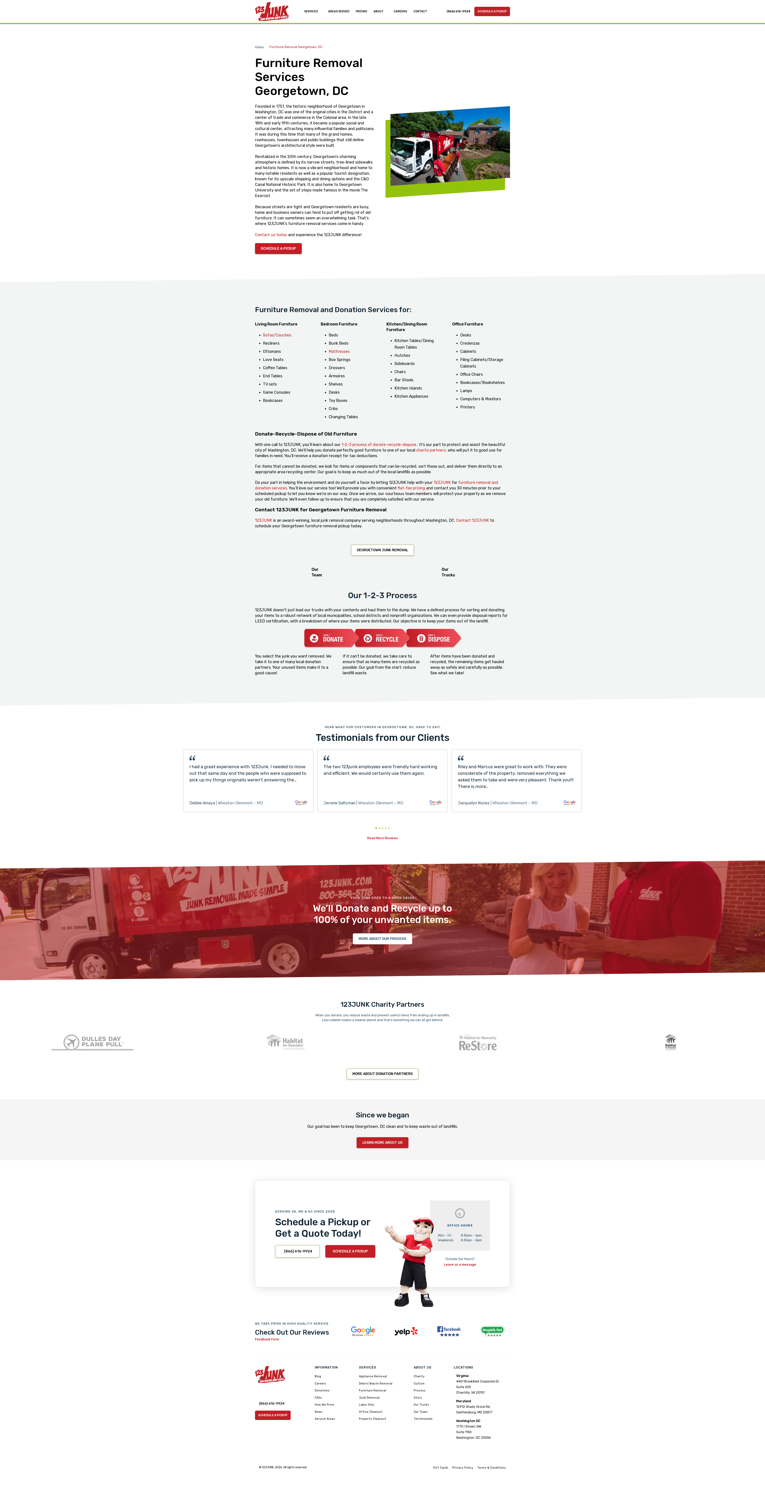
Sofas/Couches (277, 335)
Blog (318, 1376)
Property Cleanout (372, 1419)
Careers (320, 1383)
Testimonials (423, 1419)
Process (420, 1390)
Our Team (421, 1412)
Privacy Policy (462, 1467)
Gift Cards (440, 1467)
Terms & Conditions (491, 1467)
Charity (419, 1376)
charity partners (431, 450)
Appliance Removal (373, 1376)
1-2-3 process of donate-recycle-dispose (379, 444)
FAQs (318, 1397)
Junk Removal (369, 1397)
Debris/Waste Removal (375, 1383)
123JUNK (442, 482)
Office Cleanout (371, 1412)
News (319, 1412)
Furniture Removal (372, 1390)
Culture (419, 1383)
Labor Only (366, 1404)
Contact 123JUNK (472, 520)
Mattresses (339, 351)
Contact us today (271, 234)
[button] (376, 828)
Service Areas (325, 1419)
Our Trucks (421, 1404)
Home (259, 47)
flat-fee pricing (411, 488)
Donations (322, 1390)
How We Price (324, 1404)
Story (418, 1397)
